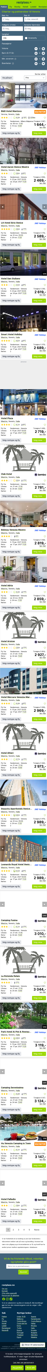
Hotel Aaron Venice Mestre (15, 167)
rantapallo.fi (5, 1348)
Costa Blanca (36, 1321)
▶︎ (44, 95)
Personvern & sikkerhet (10, 1296)
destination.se (21, 1348)
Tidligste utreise (9, 25)
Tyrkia (19, 1328)
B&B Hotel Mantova (11, 111)
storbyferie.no (41, 1348)
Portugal (20, 1333)
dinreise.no (31, 1348)
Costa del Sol (22, 1323)
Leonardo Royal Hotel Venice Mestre (20, 864)
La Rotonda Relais (10, 976)
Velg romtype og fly (11, 133)
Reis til (27, 15)
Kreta (19, 1326)
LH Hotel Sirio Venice (12, 223)
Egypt (19, 1337)
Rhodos (34, 1326)
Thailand (20, 1335)
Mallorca (20, 1319)
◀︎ (2, 95)
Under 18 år (21, 1317)
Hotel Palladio (8, 1199)
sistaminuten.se (17, 1346)
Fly (10, 7)
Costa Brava (21, 1321)
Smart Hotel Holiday (11, 334)
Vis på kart (7, 78)
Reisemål (5, 1330)
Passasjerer (7, 44)
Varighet (5, 34)
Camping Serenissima (12, 1087)
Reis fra (5, 15)
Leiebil (33, 7)
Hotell (25, 7)
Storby (17, 7)
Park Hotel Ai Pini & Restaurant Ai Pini (21, 1032)
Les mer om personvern (23, 1362)
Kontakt (5, 1291)
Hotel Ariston (8, 641)
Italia (18, 114)
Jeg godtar (17, 1368)
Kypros (19, 1330)
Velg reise (37, 133)
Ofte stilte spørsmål (9, 1293)
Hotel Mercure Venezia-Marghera (18, 697)
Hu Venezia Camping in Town (16, 1143)
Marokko (34, 1335)
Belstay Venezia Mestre (13, 530)
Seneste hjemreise (32, 25)
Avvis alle (31, 1368)
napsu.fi (12, 1348)
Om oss (4, 1289)
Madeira (34, 1337)
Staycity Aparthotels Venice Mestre (19, 809)
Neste (36, 1230)
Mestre (4, 170)
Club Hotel (6, 474)
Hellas (33, 1323)
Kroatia (34, 1330)
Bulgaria (34, 1333)
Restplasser (6, 1328)
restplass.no (6, 1346)
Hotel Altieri (7, 753)
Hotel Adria (7, 585)
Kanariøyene (35, 1319)
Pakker (4, 7)
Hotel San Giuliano (10, 278)
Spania (33, 1317)
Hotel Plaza (7, 418)
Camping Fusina (9, 920)
